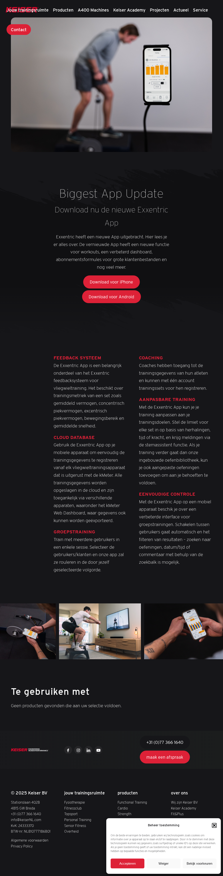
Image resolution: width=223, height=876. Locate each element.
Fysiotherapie (74, 802)
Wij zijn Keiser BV (184, 802)
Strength (124, 814)
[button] (214, 825)
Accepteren (127, 863)
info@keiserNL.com (26, 820)
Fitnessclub (73, 808)
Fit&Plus (177, 814)
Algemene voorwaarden (29, 840)
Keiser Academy (183, 808)
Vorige (9, 631)
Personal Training (77, 820)
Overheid (71, 831)
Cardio (123, 808)
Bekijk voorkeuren (199, 863)
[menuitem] (27, 10)
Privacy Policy (22, 846)
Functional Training (132, 802)
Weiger (164, 863)
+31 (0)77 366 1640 (26, 814)
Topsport (71, 814)
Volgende (213, 631)
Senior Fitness (75, 825)
